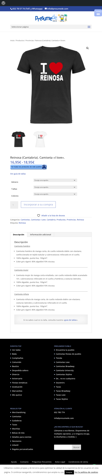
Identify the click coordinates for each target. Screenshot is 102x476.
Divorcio (15, 374)
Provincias (30, 40)
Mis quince (17, 395)
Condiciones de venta (78, 462)
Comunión (16, 362)
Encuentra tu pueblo (65, 350)
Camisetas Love (63, 362)
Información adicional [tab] (40, 234)
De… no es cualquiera (65, 378)
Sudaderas (17, 420)
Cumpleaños (17, 358)
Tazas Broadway (63, 391)
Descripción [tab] (18, 234)
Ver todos (16, 350)
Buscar (76, 447)
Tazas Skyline (62, 399)
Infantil (15, 445)
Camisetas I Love (38, 219)
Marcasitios (17, 391)
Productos (20, 40)
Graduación (17, 387)
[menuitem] (3, 3)
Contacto (24, 462)
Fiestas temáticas (19, 382)
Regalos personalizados (22, 449)
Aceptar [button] (69, 472)
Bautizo (15, 366)
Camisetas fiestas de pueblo (68, 354)
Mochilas (16, 428)
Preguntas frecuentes (42, 462)
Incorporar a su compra (38, 204)
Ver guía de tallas (18, 173)
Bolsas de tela (18, 433)
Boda (14, 354)
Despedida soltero (20, 370)
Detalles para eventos (21, 437)
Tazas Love (60, 395)
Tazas (58, 387)
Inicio (12, 40)
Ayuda (14, 462)
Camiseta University (65, 370)
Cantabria (51, 219)
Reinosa (80, 219)
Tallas (14, 189)
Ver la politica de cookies (86, 472)
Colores (14, 196)
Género (14, 182)
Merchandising (19, 412)
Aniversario (17, 378)
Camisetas (25, 219)
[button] (87, 48)
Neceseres (16, 441)
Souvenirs (60, 382)
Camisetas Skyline (64, 374)
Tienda (59, 358)
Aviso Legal (60, 462)
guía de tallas (70, 320)
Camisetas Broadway (65, 366)
